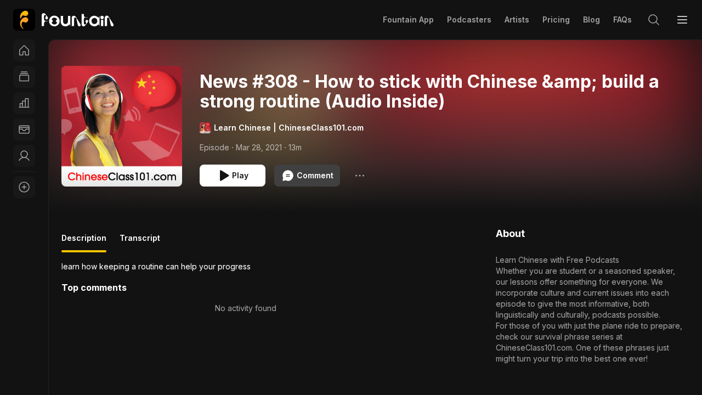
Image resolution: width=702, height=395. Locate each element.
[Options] (360, 176)
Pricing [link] (556, 19)
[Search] (654, 20)
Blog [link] (591, 19)
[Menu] (682, 19)
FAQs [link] (622, 19)
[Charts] (24, 103)
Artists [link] (517, 19)
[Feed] (24, 77)
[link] (63, 20)
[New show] (24, 187)
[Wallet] (24, 129)
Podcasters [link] (469, 19)
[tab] (83, 242)
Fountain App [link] (408, 19)
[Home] (24, 50)
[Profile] (24, 156)
